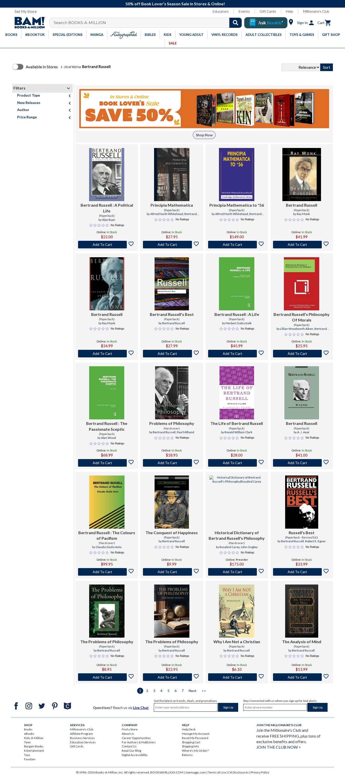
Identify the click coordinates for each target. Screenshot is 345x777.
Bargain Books (33, 746)
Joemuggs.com (195, 772)
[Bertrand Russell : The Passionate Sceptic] (107, 393)
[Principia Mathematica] (172, 174)
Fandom (29, 759)
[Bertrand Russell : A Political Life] (107, 174)
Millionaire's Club (316, 11)
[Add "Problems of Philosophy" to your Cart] (171, 463)
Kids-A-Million (33, 738)
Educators (221, 11)
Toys (27, 755)
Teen (27, 742)
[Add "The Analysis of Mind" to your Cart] (301, 677)
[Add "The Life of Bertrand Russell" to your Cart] (236, 463)
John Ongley (249, 547)
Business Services (82, 738)
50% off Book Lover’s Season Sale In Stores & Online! (175, 3)
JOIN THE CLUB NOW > (278, 747)
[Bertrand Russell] (301, 174)
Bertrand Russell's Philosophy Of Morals (302, 317)
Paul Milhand (185, 432)
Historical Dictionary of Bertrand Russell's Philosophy (237, 535)
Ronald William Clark (238, 432)
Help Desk (188, 729)
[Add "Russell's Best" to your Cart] (301, 572)
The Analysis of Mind (301, 641)
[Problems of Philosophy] (172, 393)
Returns (187, 755)
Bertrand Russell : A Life (236, 314)
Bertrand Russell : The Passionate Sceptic (106, 426)
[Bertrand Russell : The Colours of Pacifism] (107, 502)
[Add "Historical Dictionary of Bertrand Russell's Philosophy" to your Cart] (236, 572)
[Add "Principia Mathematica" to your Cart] (171, 244)
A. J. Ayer (303, 432)
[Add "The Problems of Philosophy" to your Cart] (106, 677)
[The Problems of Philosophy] (107, 611)
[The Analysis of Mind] (301, 611)
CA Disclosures (238, 772)
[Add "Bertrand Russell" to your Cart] (106, 244)
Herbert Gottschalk (239, 323)
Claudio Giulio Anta (108, 547)
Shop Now (204, 135)
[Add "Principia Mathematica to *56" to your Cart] (236, 244)
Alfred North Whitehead (166, 214)
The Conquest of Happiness (171, 532)
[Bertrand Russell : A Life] (237, 284)
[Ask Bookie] (265, 22)
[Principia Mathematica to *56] (237, 174)
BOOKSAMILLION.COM (166, 772)
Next (192, 690)
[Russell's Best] (301, 502)
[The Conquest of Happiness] (171, 502)
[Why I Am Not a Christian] (237, 611)
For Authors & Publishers (139, 742)
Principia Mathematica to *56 (236, 205)
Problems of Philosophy (171, 423)
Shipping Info (190, 746)
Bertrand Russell (301, 205)
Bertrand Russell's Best (172, 314)
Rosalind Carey (229, 547)
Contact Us (129, 746)
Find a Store (130, 729)
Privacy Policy (260, 772)
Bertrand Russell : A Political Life (107, 208)
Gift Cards (268, 11)
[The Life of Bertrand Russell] (236, 393)
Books (28, 729)
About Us (128, 734)
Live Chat (141, 707)
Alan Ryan (108, 220)
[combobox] (149, 23)
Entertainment (34, 750)
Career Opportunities (136, 738)
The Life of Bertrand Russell (236, 423)
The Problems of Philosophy (106, 641)
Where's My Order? (195, 750)
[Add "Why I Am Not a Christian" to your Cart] (236, 677)
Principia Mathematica (172, 205)
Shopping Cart (191, 742)
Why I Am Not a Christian (236, 641)
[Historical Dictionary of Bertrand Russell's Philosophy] (236, 502)
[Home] (28, 23)
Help (289, 11)
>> (204, 690)
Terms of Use (217, 772)
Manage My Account (195, 734)
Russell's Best (301, 532)
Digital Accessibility (134, 755)
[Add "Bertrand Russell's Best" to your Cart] (171, 353)
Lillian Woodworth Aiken (296, 329)
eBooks (29, 734)
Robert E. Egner (315, 541)
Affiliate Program (81, 734)
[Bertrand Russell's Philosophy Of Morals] (302, 284)
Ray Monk (303, 214)
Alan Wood (108, 438)
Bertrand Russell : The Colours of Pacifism (106, 535)
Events (244, 11)
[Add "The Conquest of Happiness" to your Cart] (171, 572)
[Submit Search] (235, 23)
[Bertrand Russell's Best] (171, 284)
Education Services (83, 742)
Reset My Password (195, 738)
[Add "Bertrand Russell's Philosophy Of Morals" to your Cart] (301, 353)
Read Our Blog (131, 750)
